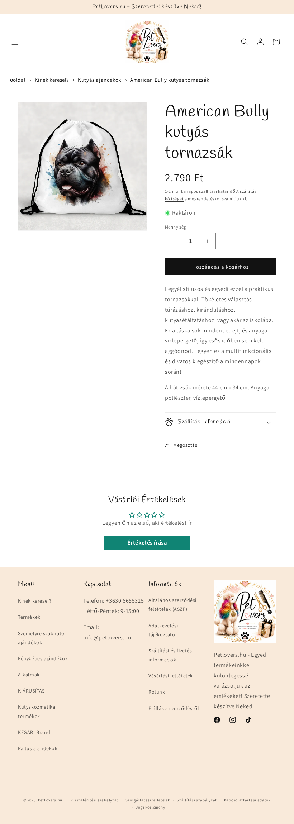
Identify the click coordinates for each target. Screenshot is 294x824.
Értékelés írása (147, 542)
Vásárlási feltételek (170, 675)
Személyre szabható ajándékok (41, 638)
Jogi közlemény (150, 807)
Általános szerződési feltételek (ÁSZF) (172, 604)
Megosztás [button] (185, 445)
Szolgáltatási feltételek (147, 800)
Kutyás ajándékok (99, 79)
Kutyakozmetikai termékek (37, 711)
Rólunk (156, 692)
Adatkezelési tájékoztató (163, 630)
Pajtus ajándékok (38, 748)
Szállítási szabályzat (197, 800)
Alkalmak (29, 674)
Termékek (29, 617)
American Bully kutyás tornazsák (169, 79)
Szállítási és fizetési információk (170, 655)
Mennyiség (175, 227)
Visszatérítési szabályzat (95, 800)
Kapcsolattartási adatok (247, 800)
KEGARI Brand (34, 732)
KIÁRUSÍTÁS (31, 691)
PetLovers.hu (50, 800)
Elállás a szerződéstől (173, 708)
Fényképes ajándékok (43, 658)
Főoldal (16, 79)
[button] (15, 42)
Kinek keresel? (52, 79)
